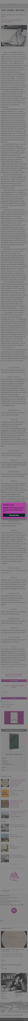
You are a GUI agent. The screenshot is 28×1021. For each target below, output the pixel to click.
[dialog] (14, 510)
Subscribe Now (14, 515)
